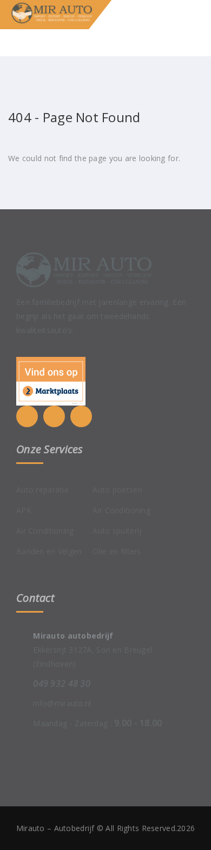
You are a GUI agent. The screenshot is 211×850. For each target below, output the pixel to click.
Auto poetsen (117, 489)
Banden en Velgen (49, 551)
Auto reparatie (42, 489)
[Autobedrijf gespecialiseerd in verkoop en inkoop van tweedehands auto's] (63, 13)
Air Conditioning (45, 531)
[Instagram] (81, 416)
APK (23, 510)
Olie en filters (117, 551)
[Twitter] (27, 416)
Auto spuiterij (117, 531)
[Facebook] (54, 416)
